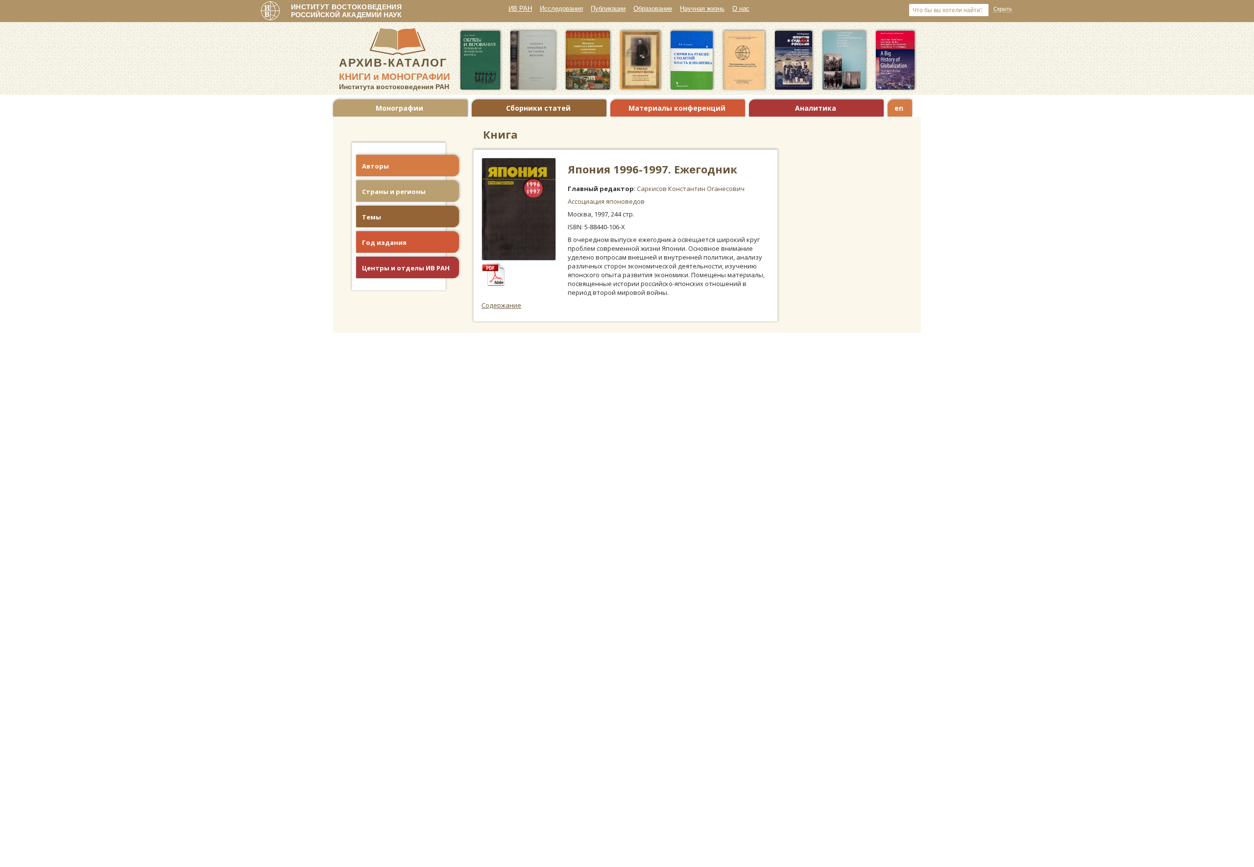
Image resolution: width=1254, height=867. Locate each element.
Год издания (384, 242)
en (898, 108)
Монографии (399, 108)
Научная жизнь (702, 8)
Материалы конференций (676, 108)
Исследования (561, 8)
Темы (371, 217)
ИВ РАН (520, 8)
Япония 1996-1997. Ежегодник (652, 169)
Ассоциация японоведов (606, 201)
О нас (740, 8)
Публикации (608, 8)
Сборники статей (538, 108)
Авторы (375, 166)
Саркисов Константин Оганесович (691, 188)
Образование (652, 8)
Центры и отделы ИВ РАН (406, 268)
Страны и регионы (394, 191)
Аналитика (815, 108)
